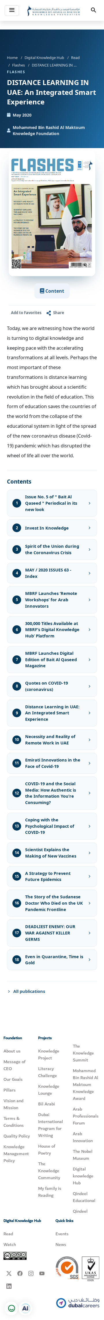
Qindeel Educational (84, 1197)
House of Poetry (46, 1149)
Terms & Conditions (13, 1122)
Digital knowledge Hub (83, 1176)
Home (12, 57)
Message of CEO (14, 1065)
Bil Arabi (46, 1104)
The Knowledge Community (49, 1170)
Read (75, 57)
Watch (9, 1244)
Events (61, 1234)
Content (54, 291)
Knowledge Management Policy (16, 1153)
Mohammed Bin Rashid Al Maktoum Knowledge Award (85, 1084)
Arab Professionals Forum (86, 1116)
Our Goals (13, 1079)
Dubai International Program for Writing (50, 1125)
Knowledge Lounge (48, 1090)
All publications (29, 991)
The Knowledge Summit (83, 1053)
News (60, 1244)
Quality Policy (16, 1136)
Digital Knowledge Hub (44, 57)
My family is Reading (49, 1192)
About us (12, 1051)
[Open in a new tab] (25, 1308)
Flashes (18, 65)
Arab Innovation (83, 1137)
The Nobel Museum (82, 1155)
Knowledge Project (48, 1054)
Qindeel (80, 1211)
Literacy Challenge (47, 1072)
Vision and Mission (13, 1104)
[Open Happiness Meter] (11, 1308)
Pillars (9, 1090)
